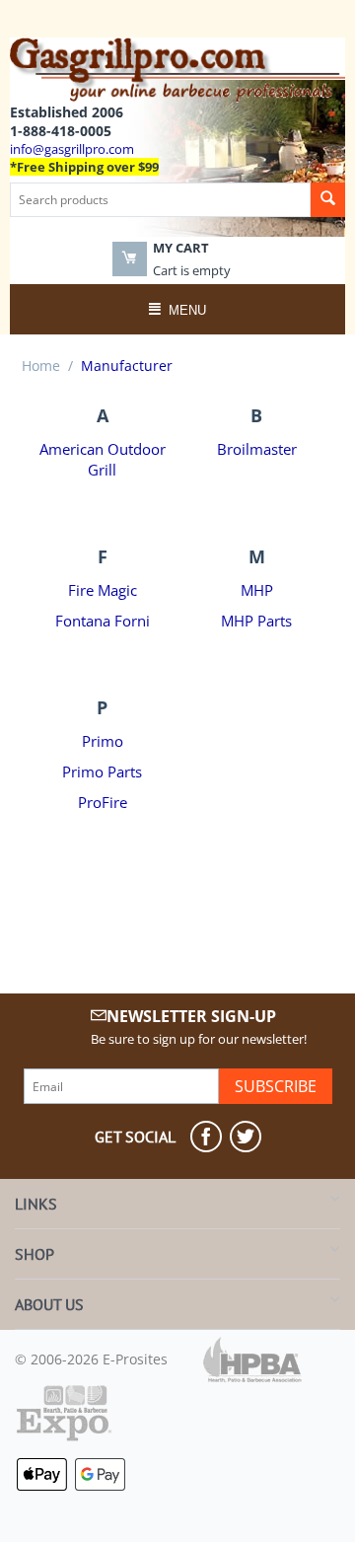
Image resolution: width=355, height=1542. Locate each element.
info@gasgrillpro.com (72, 149)
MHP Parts (256, 621)
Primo (102, 741)
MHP (257, 590)
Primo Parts (102, 772)
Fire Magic (102, 590)
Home (41, 365)
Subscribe (276, 1086)
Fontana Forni (102, 621)
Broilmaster (257, 449)
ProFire (102, 802)
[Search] (328, 200)
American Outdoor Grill (102, 459)
